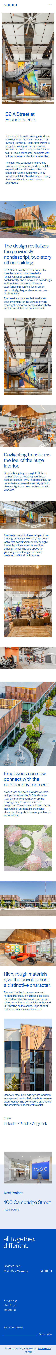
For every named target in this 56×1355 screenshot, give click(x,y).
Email (24, 1123)
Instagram (9, 1300)
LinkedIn (10, 1123)
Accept (28, 1351)
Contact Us (11, 1266)
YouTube (8, 1309)
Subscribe (45, 1334)
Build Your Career (14, 1271)
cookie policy (44, 1348)
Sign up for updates (13, 1327)
